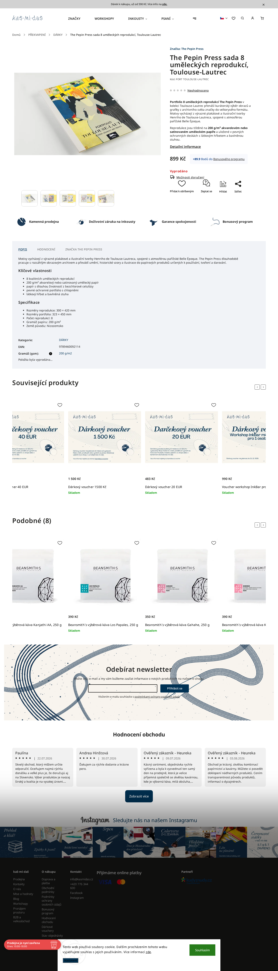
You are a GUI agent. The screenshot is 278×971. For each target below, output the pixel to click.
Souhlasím (202, 950)
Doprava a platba (48, 881)
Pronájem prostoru (19, 910)
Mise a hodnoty (23, 894)
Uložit (234, 199)
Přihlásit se (174, 688)
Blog (16, 899)
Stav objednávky (52, 935)
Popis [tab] (22, 249)
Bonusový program (48, 911)
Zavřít (236, 203)
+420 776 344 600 (79, 886)
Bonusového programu (229, 159)
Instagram (77, 898)
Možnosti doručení (190, 177)
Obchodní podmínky (48, 890)
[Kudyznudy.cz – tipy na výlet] (222, 881)
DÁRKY (63, 340)
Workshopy (20, 903)
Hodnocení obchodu (139, 734)
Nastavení (70, 960)
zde (148, 952)
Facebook (76, 893)
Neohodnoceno (198, 90)
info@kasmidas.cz (81, 879)
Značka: (187, 49)
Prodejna (19, 879)
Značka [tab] (83, 249)
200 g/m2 (65, 353)
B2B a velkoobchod (21, 919)
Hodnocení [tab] (46, 249)
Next (264, 387)
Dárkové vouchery (48, 929)
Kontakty (19, 884)
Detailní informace (185, 146)
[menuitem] (78, 18)
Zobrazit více (139, 796)
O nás (17, 889)
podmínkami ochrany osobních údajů (157, 696)
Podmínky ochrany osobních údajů (51, 900)
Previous (258, 387)
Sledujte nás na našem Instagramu (155, 820)
